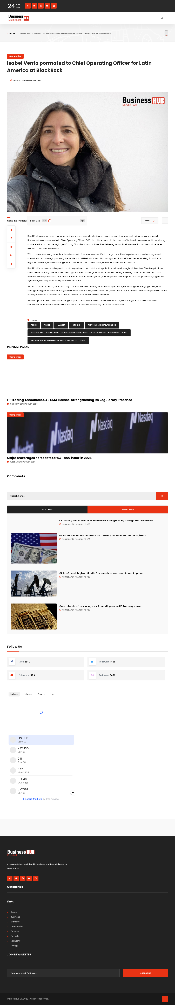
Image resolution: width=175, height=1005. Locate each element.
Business (15, 916)
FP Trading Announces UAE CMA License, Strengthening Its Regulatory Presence (69, 400)
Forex (34, 325)
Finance (14, 931)
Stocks (76, 325)
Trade (47, 325)
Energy (14, 945)
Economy (15, 940)
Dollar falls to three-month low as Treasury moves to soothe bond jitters (102, 535)
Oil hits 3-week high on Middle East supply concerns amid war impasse (101, 573)
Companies (15, 56)
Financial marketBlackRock (102, 325)
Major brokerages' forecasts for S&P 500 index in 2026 (49, 458)
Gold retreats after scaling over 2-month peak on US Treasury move (100, 606)
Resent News (128, 509)
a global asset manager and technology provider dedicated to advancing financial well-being (79, 332)
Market (61, 325)
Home (12, 33)
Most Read (47, 509)
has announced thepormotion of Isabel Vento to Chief (58, 340)
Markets (14, 921)
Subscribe (145, 973)
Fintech (14, 936)
